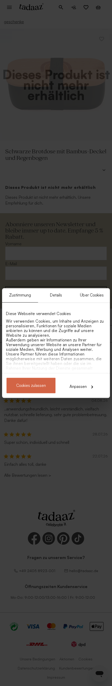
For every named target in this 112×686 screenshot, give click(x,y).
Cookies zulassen (31, 385)
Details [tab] (56, 295)
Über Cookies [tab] (92, 295)
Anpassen (78, 386)
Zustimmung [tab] (20, 295)
